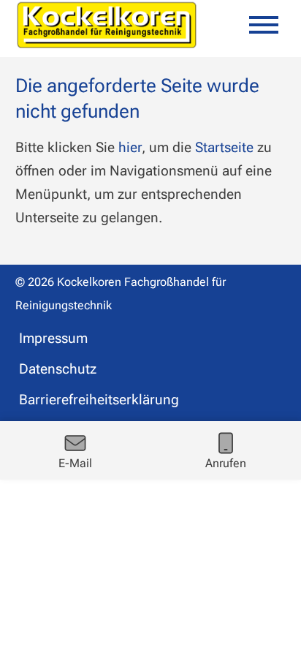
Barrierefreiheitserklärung (99, 399)
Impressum (53, 338)
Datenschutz (57, 368)
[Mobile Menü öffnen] (264, 25)
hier (130, 147)
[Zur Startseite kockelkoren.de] (106, 25)
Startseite (224, 147)
